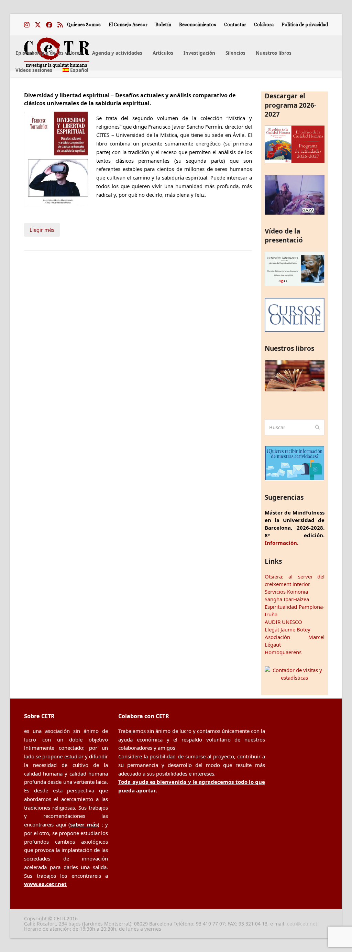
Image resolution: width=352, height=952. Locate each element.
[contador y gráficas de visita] (294, 677)
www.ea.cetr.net (45, 883)
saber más (84, 824)
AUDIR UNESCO (283, 621)
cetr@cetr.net (302, 923)
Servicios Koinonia (286, 591)
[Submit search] (317, 427)
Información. (281, 542)
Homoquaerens (283, 652)
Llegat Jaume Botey (287, 629)
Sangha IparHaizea (287, 599)
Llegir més (42, 229)
